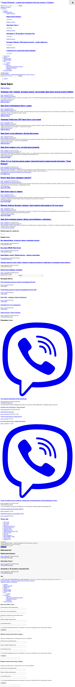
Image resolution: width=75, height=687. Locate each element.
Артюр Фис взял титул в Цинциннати (11, 305)
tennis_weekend (4, 95)
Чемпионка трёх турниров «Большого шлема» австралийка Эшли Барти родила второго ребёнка (37, 91)
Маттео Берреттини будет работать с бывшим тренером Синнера (13, 421)
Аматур (5, 57)
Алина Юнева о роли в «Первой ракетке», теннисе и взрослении (20, 255)
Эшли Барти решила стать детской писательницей (20, 147)
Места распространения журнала (14, 66)
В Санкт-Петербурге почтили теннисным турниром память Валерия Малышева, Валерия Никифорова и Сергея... (29, 500)
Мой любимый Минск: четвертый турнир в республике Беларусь (20, 240)
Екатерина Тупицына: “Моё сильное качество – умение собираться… (27, 42)
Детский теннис (9, 527)
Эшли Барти (9, 100)
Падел (6, 534)
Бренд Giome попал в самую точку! (7, 412)
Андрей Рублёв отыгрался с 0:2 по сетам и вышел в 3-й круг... (12, 513)
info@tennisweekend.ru (14, 544)
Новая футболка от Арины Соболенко (10, 312)
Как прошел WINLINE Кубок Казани (11, 248)
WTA (2, 186)
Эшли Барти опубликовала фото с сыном (16, 105)
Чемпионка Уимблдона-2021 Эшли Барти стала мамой (21, 119)
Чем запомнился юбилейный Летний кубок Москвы (14, 399)
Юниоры (7, 539)
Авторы (8, 62)
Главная (5, 10)
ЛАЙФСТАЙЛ (7, 60)
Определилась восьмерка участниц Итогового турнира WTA (12, 509)
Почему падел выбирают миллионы (11, 270)
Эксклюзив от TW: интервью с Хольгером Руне (20, 33)
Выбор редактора (8, 12)
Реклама (8, 65)
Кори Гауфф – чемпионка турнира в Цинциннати (13, 297)
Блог (5, 61)
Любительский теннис (11, 531)
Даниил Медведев (14, 172)
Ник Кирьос (22, 172)
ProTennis (3, 172)
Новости (8, 88)
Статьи (8, 174)
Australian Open (4, 214)
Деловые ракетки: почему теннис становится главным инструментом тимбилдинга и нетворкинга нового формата (35, 262)
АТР (6, 523)
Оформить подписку (6, 7)
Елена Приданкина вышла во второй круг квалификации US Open (18, 282)
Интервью (7, 528)
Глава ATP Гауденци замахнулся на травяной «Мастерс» (11, 416)
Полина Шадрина (5, 258)
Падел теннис (8, 535)
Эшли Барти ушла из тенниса (11, 191)
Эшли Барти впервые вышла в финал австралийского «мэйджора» (26, 219)
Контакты (8, 69)
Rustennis (7, 172)
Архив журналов (8, 70)
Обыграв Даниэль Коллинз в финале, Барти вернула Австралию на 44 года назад (32, 205)
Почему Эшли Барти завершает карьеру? (16, 177)
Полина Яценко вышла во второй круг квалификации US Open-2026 (18, 290)
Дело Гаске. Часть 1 (12, 25)
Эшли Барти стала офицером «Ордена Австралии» (20, 133)
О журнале (6, 64)
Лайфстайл (3, 88)
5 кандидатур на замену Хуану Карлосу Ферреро (21, 51)
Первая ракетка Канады (13, 17)
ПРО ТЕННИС (7, 58)
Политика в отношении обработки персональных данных (44, 579)
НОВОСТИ (6, 56)
